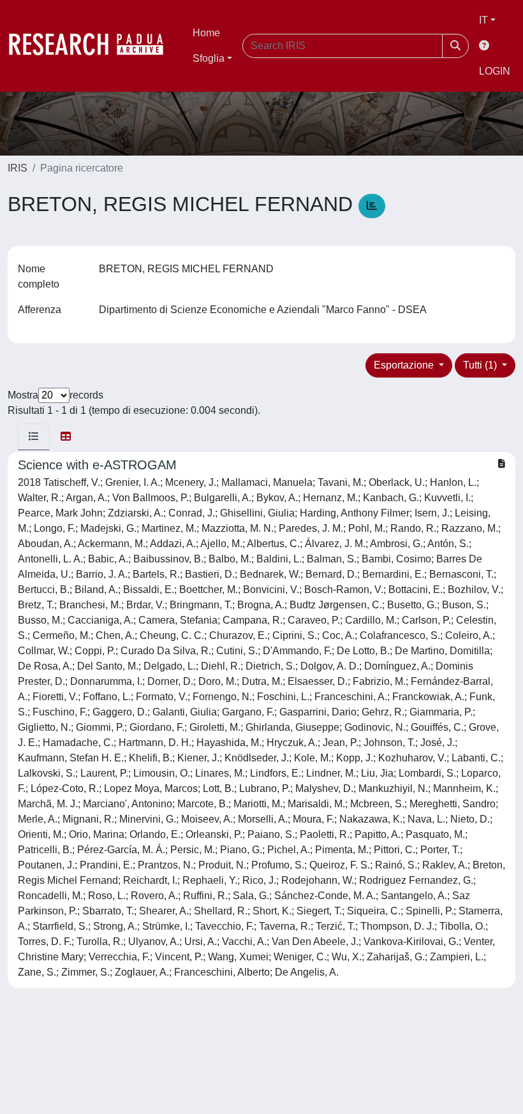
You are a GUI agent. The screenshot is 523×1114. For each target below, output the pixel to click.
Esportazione (405, 365)
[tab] (34, 436)
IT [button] (483, 20)
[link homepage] (92, 45)
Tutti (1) (481, 365)
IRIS (17, 168)
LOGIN (494, 71)
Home (206, 32)
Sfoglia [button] (209, 58)
